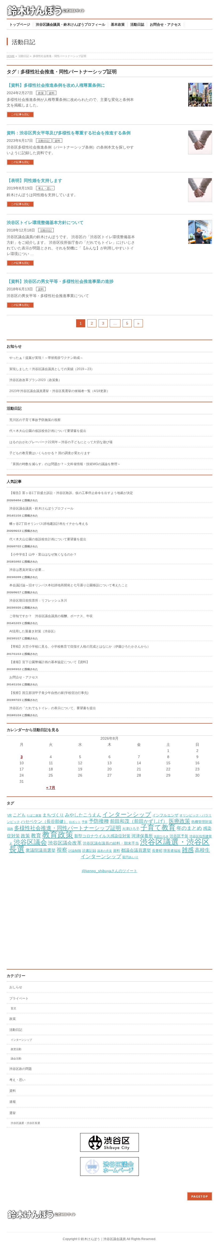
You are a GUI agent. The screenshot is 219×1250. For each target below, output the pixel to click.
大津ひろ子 (130, 829)
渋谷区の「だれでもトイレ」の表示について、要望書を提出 (52, 708)
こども (19, 814)
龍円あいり (130, 857)
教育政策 (57, 834)
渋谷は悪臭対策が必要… (27, 570)
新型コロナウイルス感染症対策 (102, 836)
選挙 (12, 1113)
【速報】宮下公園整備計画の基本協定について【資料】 (49, 662)
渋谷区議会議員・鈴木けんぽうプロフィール (41, 508)
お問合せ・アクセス (23, 677)
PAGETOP (199, 1196)
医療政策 (179, 821)
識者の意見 (104, 850)
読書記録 (89, 851)
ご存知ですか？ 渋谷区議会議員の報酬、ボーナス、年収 (51, 616)
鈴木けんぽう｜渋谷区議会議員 (103, 1239)
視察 (62, 850)
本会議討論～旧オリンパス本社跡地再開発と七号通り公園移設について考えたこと (68, 585)
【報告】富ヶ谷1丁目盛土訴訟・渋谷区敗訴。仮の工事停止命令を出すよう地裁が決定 (71, 493)
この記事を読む (20, 114)
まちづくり (53, 815)
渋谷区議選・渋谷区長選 (25, 1123)
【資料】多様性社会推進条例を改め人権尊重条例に (56, 85)
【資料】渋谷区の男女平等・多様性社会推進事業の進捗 (60, 281)
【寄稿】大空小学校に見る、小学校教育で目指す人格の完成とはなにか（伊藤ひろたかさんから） (79, 646)
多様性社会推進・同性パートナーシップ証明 (67, 828)
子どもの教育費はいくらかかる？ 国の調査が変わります (49, 453)
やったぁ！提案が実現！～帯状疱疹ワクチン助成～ (46, 358)
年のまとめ (189, 828)
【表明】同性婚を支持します (34, 180)
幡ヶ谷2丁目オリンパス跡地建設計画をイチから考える (48, 524)
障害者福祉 (172, 851)
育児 (13, 1008)
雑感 (188, 849)
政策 (41, 93)
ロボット (75, 821)
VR (9, 815)
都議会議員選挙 (136, 850)
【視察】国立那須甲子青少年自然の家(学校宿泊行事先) (48, 693)
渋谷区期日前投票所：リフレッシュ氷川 (38, 600)
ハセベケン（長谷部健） (44, 821)
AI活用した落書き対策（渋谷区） (33, 631)
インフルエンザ (165, 815)
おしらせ (15, 987)
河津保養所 (142, 836)
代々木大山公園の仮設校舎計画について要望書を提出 (47, 431)
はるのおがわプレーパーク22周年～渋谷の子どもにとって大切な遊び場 (60, 442)
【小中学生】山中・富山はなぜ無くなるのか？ (43, 554)
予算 (85, 821)
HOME (11, 56)
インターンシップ (126, 814)
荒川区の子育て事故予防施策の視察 (35, 420)
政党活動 (16, 1049)
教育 (36, 835)
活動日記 (44, 140)
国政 (10, 828)
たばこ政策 (34, 815)
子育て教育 (157, 827)
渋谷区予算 (179, 836)
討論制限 (74, 851)
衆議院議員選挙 (41, 850)
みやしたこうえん (83, 815)
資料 (51, 93)
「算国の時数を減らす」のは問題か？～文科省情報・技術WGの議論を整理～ (64, 464)
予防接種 (99, 821)
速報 (12, 1102)
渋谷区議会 (30, 842)
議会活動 (16, 1058)
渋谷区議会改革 (65, 843)
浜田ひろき (161, 836)
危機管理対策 (201, 822)
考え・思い (45, 188)
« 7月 (50, 787)
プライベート (19, 998)
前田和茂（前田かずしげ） (139, 821)
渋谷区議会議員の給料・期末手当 (111, 843)
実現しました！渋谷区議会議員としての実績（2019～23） (51, 369)
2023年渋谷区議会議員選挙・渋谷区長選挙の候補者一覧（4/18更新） (59, 391)
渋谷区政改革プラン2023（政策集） (35, 380)
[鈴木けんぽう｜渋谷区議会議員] (47, 12)
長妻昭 (157, 851)
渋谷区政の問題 (20, 1069)
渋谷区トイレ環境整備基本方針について (45, 222)
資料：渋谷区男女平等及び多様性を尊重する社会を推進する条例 (69, 133)
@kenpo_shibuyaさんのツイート (109, 871)
